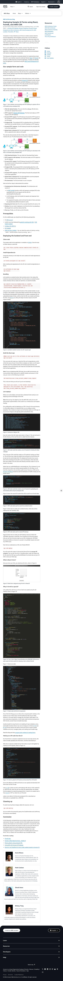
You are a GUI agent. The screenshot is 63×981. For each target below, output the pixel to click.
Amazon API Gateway (19, 113)
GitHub (30, 242)
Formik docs (8, 838)
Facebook (48, 53)
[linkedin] (47, 969)
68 (11, 297)
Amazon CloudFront (8, 471)
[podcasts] (57, 969)
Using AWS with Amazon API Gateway (14, 845)
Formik (36, 58)
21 (6, 792)
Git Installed (8, 228)
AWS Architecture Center (51, 26)
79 (35, 725)
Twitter (48, 51)
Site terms (10, 974)
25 (8, 792)
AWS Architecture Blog (9, 19)
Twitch (48, 56)
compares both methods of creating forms (25, 732)
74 (12, 297)
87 (3, 727)
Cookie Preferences (19, 974)
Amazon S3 (25, 80)
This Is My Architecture (50, 36)
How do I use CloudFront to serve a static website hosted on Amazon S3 (22, 847)
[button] (53, 6)
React (31, 58)
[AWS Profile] (58, 2)
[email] (42, 972)
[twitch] (52, 969)
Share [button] (17, 31)
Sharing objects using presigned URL (13, 843)
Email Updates (50, 58)
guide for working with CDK (27, 222)
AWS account (9, 220)
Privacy (4, 974)
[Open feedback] (61, 490)
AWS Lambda (11, 190)
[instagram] (50, 969)
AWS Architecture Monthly (51, 29)
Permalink (10, 31)
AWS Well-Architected (50, 28)
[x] (42, 969)
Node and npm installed (10, 230)
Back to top (30, 964)
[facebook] (45, 969)
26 (8, 787)
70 (33, 725)
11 (6, 787)
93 (5, 727)
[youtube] (55, 969)
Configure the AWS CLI (10, 226)
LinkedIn (48, 54)
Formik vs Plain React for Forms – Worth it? (15, 840)
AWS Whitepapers (49, 31)
